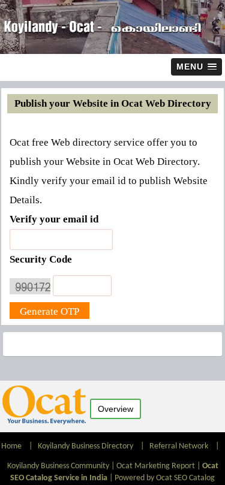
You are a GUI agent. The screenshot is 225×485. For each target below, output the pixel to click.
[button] (196, 67)
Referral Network (178, 446)
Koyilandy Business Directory (85, 446)
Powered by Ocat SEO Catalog (165, 478)
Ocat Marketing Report (155, 466)
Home (12, 446)
